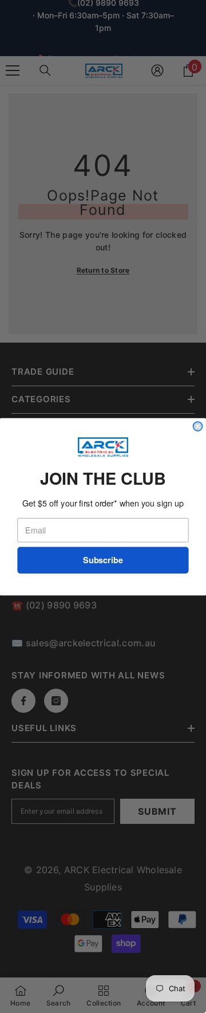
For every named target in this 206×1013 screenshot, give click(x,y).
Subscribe (103, 560)
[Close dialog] (198, 426)
